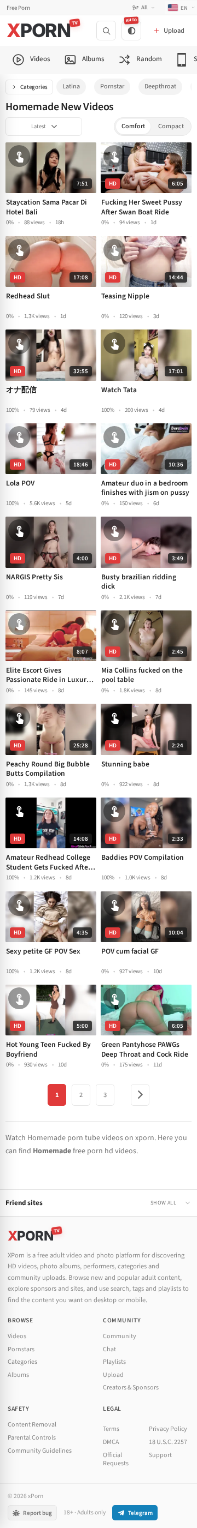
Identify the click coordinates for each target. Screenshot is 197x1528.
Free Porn (18, 8)
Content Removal (32, 1424)
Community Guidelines (40, 1450)
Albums (18, 1375)
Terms (111, 1429)
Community (119, 1336)
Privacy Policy (168, 1429)
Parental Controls (32, 1437)
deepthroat (160, 86)
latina (71, 86)
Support (160, 1455)
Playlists (114, 1362)
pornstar (112, 86)
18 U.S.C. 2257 (168, 1442)
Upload (113, 1375)
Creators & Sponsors (131, 1387)
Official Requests (116, 1460)
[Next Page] (140, 1095)
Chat (109, 1349)
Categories (34, 87)
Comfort (133, 126)
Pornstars (21, 1349)
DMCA (111, 1442)
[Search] (106, 30)
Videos (17, 1336)
